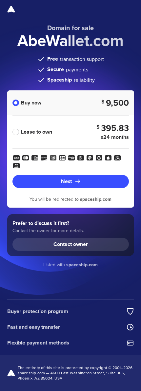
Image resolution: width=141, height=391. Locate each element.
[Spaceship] (11, 9)
